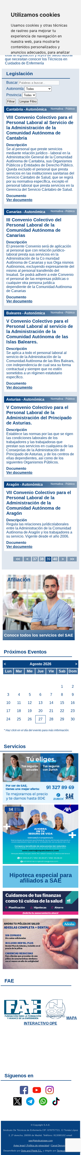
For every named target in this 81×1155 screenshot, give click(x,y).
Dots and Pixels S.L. (31, 1150)
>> (72, 559)
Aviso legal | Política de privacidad (31, 1145)
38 (42, 559)
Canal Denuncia (59, 1145)
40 (55, 559)
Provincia (13, 95)
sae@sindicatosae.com (41, 1140)
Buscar (12, 82)
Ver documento (19, 200)
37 (35, 559)
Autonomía (15, 89)
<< (18, 559)
